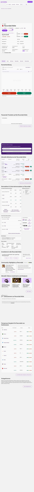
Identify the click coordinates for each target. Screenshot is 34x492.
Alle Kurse (11, 61)
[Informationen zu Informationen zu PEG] (3, 198)
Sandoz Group (6, 338)
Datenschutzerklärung (24, 153)
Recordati (5, 368)
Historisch (21, 61)
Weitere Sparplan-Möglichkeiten (27, 229)
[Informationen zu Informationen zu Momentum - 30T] (7, 229)
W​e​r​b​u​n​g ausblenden (20, 15)
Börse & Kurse (3, 8)
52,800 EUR (27, 170)
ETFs (11, 257)
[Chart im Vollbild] (31, 71)
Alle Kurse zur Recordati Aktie (25, 183)
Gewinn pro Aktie (4, 49)
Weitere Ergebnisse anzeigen (25, 126)
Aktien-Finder (28, 258)
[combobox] (16, 72)
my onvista (13, 4)
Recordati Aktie (9, 8)
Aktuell (9, 4)
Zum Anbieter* (29, 220)
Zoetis (5, 351)
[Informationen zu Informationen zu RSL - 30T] (5, 222)
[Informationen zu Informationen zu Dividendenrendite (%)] (8, 205)
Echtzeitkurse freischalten (4, 177)
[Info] (7, 46)
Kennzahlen (17, 61)
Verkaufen (26, 33)
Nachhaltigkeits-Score (25, 49)
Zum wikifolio (12, 271)
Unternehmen (27, 61)
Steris (5, 359)
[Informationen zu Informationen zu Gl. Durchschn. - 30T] (8, 219)
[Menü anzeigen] (7, 4)
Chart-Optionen (28, 67)
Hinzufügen (5, 30)
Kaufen (26, 36)
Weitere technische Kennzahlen (14, 233)
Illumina (5, 355)
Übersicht (3, 61)
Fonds (6, 257)
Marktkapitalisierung (4, 46)
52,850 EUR (27, 166)
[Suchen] (26, 4)
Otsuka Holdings (6, 342)
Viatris (5, 364)
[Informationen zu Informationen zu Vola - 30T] (5, 225)
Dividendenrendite (14, 46)
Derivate (16, 257)
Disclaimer (12, 302)
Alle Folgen (29, 291)
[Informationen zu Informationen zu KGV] (3, 195)
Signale (11, 30)
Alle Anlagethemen (27, 386)
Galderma (5, 329)
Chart (8, 61)
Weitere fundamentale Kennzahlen (5, 210)
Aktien (6, 8)
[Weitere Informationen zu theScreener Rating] (14, 50)
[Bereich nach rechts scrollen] (31, 61)
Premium (17, 4)
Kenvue (5, 346)
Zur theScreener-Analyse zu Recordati (24, 374)
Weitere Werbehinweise (21, 269)
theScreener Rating (14, 49)
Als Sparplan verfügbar (8, 52)
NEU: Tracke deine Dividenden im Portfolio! (15, 211)
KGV (23, 46)
